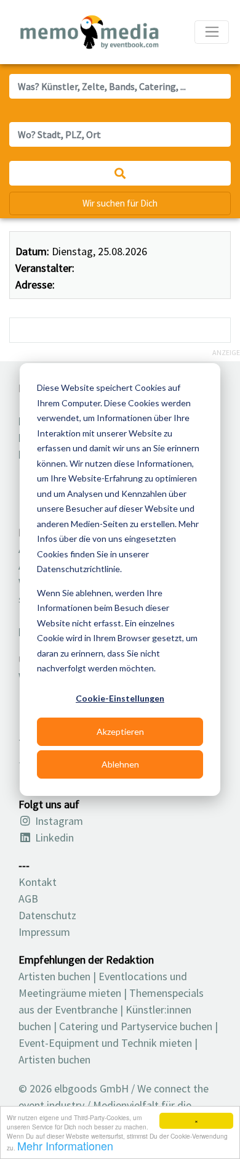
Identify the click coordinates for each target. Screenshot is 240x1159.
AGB (28, 898)
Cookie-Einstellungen (120, 698)
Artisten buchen (54, 976)
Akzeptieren (120, 731)
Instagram (58, 821)
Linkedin (53, 837)
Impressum (44, 932)
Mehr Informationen (65, 1145)
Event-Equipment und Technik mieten (105, 1043)
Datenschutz (47, 915)
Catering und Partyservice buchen (135, 1026)
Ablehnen (120, 764)
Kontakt (37, 882)
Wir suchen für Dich (120, 203)
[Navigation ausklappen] (211, 32)
